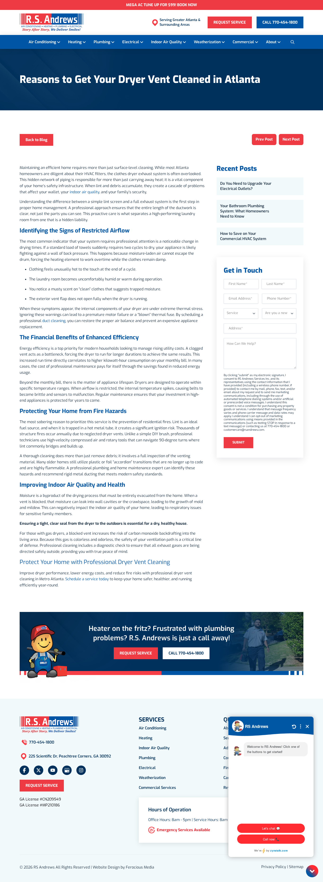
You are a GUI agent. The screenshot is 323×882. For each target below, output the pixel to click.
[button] (292, 42)
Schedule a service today (87, 579)
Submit (238, 442)
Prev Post (264, 139)
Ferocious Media (140, 867)
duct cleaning (53, 320)
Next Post (291, 139)
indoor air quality (84, 191)
